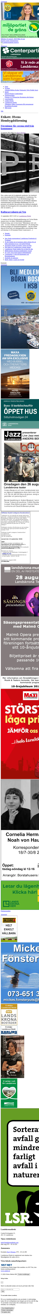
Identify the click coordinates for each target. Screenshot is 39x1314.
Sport (36, 90)
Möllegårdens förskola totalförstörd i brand (18, 251)
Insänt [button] (7, 92)
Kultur (17, 90)
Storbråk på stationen (11, 258)
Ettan (6, 86)
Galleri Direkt (9, 101)
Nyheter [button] (7, 88)
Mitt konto (8, 108)
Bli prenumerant (28, 104)
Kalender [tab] (8, 235)
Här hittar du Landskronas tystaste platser (18, 247)
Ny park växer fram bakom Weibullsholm (18, 252)
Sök (3, 1291)
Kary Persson (21, 132)
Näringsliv (23, 90)
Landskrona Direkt (25, 216)
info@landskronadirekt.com (9, 1242)
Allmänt (7, 90)
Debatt (7, 93)
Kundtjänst (8, 106)
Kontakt (14, 106)
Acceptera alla (6, 1312)
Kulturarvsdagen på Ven (13, 212)
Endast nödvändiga (7, 1310)
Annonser (4, 1)
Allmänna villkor (10, 104)
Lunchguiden (9, 99)
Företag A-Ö (9, 97)
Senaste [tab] (7, 233)
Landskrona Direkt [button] (11, 102)
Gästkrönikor (18, 93)
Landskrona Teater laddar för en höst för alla (19, 249)
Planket (11, 93)
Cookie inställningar (23, 1274)
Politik (32, 90)
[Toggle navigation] (1, 44)
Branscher (16, 97)
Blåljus (12, 90)
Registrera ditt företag (27, 97)
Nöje (28, 90)
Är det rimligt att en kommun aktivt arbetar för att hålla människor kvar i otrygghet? (20, 243)
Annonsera (19, 104)
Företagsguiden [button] (9, 95)
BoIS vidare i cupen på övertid (14, 260)
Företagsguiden (5, 911)
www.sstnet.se (5, 1271)
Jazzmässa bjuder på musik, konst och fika (18, 245)
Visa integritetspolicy (8, 1308)
